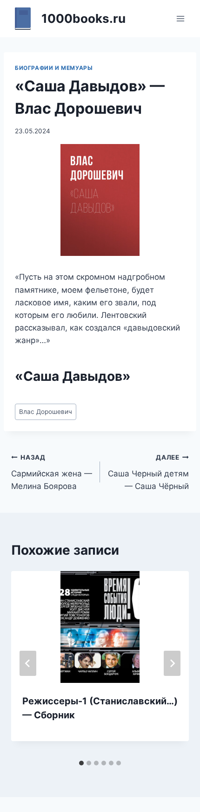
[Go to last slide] (28, 663)
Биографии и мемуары (54, 67)
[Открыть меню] (180, 18)
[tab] (81, 763)
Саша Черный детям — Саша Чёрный (148, 472)
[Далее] (172, 663)
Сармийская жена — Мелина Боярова (51, 472)
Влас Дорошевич (45, 411)
